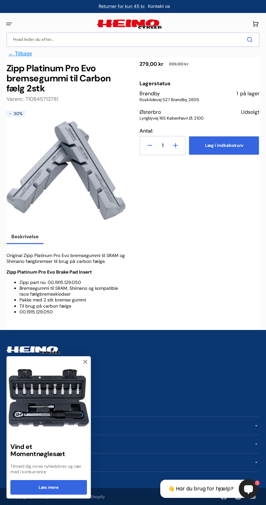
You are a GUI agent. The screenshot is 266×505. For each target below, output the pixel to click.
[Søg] (251, 39)
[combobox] (133, 39)
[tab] (24, 237)
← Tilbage (20, 53)
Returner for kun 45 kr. (122, 6)
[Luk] (85, 361)
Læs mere (49, 487)
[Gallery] (66, 170)
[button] (9, 24)
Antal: (146, 131)
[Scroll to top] (8, 496)
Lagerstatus (155, 83)
